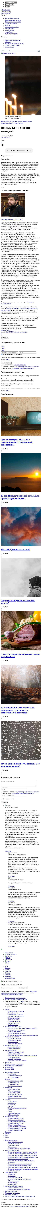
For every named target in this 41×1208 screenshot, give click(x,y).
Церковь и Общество (11, 1194)
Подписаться (23, 988)
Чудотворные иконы (15, 1043)
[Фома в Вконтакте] (9, 953)
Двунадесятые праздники (16, 1030)
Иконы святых (13, 1042)
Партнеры (8, 976)
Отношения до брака (15, 1094)
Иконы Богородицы (14, 1038)
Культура (7, 1099)
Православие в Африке (15, 1120)
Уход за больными (14, 1091)
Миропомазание (13, 1181)
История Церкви (13, 1082)
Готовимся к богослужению (14, 1186)
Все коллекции (9, 47)
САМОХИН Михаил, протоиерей (17, 332)
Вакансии (8, 974)
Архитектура (12, 1101)
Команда (7, 973)
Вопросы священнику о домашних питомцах (23, 1157)
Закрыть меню (6, 11)
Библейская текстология (16, 1016)
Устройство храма (14, 1048)
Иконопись (12, 1104)
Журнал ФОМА (6, 121)
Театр (10, 1111)
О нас (6, 966)
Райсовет (7, 42)
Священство (12, 1184)
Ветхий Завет (12, 1013)
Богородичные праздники (16, 1033)
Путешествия (9, 1067)
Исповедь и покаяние (15, 1177)
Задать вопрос (5, 330)
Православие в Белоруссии (17, 1121)
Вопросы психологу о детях (17, 1060)
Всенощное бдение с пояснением (19, 1189)
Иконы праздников (14, 1040)
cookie (22, 1001)
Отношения (8, 1062)
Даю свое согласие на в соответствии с (20, 367)
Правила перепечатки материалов (16, 999)
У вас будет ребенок (14, 1059)
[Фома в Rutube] (7, 961)
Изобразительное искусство (17, 1108)
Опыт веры (12, 1074)
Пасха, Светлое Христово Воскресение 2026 (22, 1028)
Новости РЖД (9, 1069)
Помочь (7, 10)
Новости (7, 25)
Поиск (7, 6)
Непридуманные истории (13, 20)
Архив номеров (10, 978)
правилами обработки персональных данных (19, 992)
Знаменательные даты (15, 1081)
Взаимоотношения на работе (17, 1098)
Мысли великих (13, 1115)
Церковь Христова (11, 1191)
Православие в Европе (15, 1125)
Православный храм (11, 1045)
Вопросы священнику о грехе (18, 1159)
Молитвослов (9, 28)
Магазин (7, 968)
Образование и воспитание (13, 1065)
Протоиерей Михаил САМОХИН (12, 219)
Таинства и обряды (11, 1172)
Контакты (8, 971)
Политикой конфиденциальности (23, 368)
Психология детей (14, 1054)
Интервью (8, 1132)
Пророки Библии (14, 1018)
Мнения (7, 1133)
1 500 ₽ (3, 348)
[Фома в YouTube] (8, 959)
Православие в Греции (15, 1123)
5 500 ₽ (3, 350)
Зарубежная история (15, 1086)
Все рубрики (9, 32)
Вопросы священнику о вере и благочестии (16, 122)
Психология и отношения (13, 22)
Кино (10, 1109)
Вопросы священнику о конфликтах (20, 1164)
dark (5, 137)
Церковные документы (12, 1193)
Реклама (7, 969)
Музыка (11, 1106)
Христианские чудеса (15, 1075)
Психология (8, 1087)
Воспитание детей (10, 1050)
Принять (34, 1206)
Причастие (11, 1176)
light (2, 137)
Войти (14, 53)
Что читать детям (14, 1057)
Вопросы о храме (14, 1171)
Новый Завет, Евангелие (16, 1011)
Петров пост (12, 1147)
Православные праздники (13, 1026)
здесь (7, 359)
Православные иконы (12, 1037)
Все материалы (9, 30)
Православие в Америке (16, 1118)
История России (13, 1084)
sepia (8, 137)
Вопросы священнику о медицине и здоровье (23, 1169)
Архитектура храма (14, 1047)
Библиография (13, 1025)
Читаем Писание (13, 1020)
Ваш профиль (9, 4)
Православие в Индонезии (17, 1128)
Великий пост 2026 (14, 1143)
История (7, 1079)
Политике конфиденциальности (19, 1206)
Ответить (8, 851)
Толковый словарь (14, 1113)
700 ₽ (2, 346)
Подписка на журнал (11, 33)
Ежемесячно (18, 354)
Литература (12, 1103)
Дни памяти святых (14, 1031)
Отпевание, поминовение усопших (19, 1179)
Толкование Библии (14, 1021)
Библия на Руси (13, 1023)
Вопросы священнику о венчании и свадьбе (22, 1154)
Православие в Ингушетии (17, 1126)
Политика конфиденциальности (15, 998)
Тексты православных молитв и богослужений (20, 1196)
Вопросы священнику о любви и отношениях (23, 1167)
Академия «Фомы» (11, 23)
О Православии (13, 1077)
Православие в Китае (15, 1130)
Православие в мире (11, 1116)
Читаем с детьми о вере (12, 45)
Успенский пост (13, 1145)
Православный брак (14, 1096)
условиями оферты (20, 365)
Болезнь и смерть (14, 1089)
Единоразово (7, 354)
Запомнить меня (8, 799)
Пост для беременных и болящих (19, 1148)
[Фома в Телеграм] (8, 956)
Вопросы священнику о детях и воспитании (22, 1055)
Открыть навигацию (11, 2)
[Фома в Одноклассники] (10, 954)
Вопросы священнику (12, 27)
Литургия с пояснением (16, 1188)
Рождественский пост (15, 1142)
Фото (6, 1135)
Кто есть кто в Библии (15, 1014)
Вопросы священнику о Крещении (19, 1165)
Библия (7, 1009)
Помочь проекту (6, 362)
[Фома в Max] (7, 963)
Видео (7, 1137)
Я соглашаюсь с (14, 365)
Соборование (12, 1182)
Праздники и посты (11, 1140)
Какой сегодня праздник (12, 40)
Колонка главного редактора (14, 1064)
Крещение (11, 1174)
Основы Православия (12, 18)
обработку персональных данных (28, 366)
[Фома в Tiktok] (7, 958)
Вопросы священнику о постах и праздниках (23, 1035)
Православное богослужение (14, 43)
